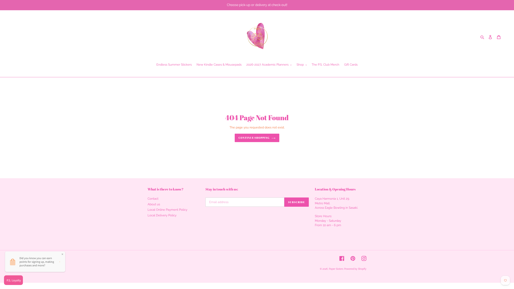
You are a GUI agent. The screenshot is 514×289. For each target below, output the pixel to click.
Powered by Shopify (355, 269)
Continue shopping (254, 137)
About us (154, 204)
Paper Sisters (336, 269)
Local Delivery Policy (162, 215)
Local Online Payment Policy (167, 210)
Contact (153, 198)
